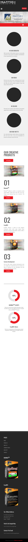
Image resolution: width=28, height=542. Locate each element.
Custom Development (9, 262)
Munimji (6, 188)
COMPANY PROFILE (7, 447)
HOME (5, 440)
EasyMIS (6, 225)
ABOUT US (5, 445)
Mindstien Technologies (18, 540)
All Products (8, 160)
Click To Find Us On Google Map (10, 526)
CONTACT (5, 452)
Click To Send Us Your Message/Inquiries (11, 533)
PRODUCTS (6, 443)
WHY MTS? (6, 450)
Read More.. (8, 197)
